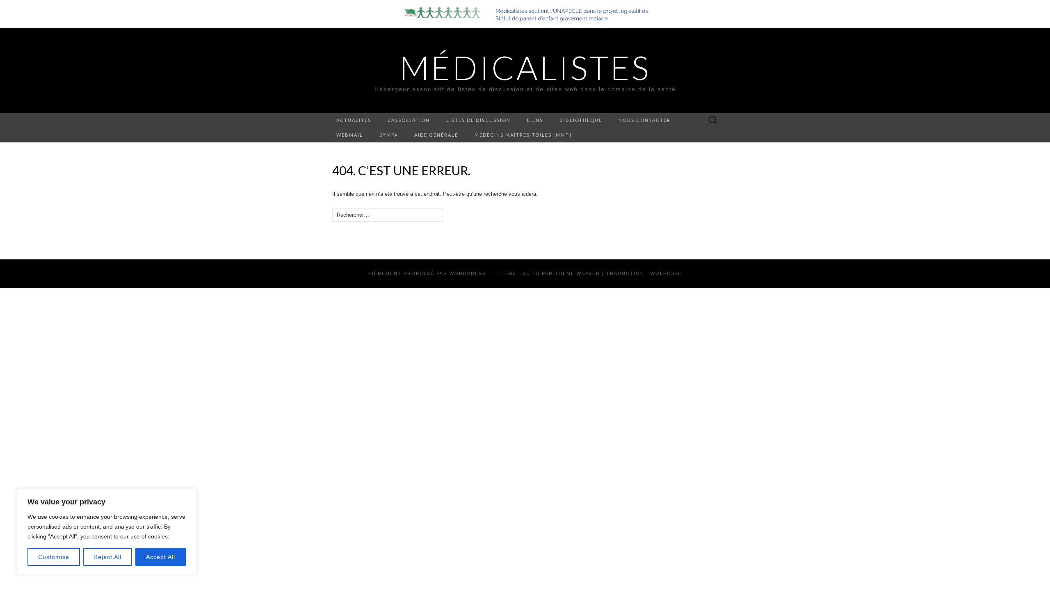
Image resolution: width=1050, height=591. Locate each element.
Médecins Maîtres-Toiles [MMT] (523, 134)
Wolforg (665, 273)
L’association (409, 120)
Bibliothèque (580, 120)
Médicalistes (525, 67)
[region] (106, 531)
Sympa (388, 134)
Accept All (160, 557)
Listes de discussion (478, 120)
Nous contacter (645, 120)
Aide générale (436, 134)
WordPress (468, 273)
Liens (535, 120)
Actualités (353, 120)
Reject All (107, 557)
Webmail (349, 134)
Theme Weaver (577, 273)
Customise (53, 557)
